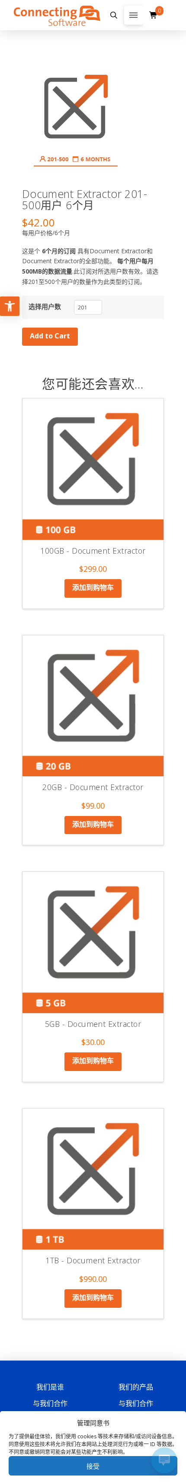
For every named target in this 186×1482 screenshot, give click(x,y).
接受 (93, 1466)
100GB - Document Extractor (92, 550)
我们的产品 (136, 1387)
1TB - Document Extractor (93, 1260)
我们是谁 (50, 1387)
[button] (113, 15)
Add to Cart (50, 336)
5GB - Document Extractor (93, 1024)
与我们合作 (50, 1403)
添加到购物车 (93, 587)
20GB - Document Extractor (92, 787)
